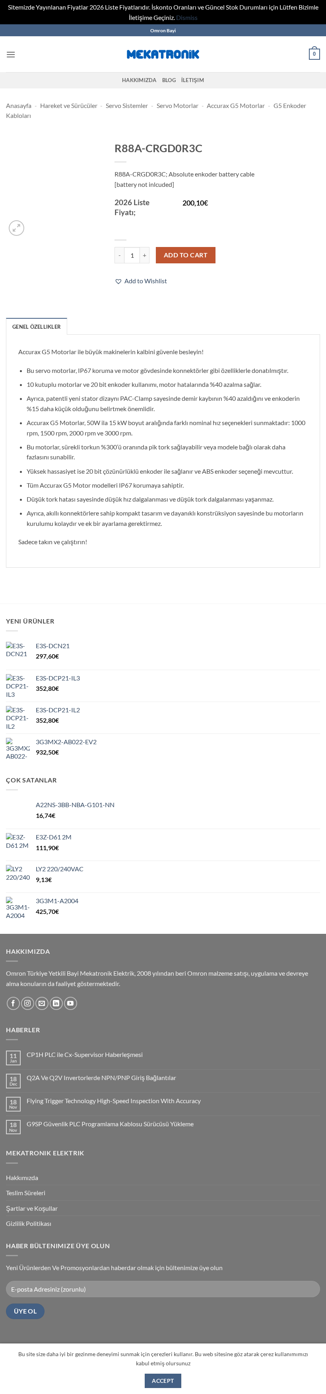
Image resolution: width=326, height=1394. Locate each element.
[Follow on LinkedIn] (56, 1003)
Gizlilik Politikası (28, 1223)
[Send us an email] (42, 1003)
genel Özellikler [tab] (36, 327)
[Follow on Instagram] (27, 1003)
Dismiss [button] (187, 17)
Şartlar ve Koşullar (32, 1208)
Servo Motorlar (177, 105)
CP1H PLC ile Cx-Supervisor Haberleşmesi (85, 1054)
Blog (169, 80)
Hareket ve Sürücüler (68, 105)
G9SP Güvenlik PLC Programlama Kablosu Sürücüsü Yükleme (110, 1123)
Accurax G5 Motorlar (236, 105)
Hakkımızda (139, 80)
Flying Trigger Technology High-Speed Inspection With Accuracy (114, 1100)
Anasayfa (18, 105)
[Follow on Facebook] (13, 1003)
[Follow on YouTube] (70, 1003)
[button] (11, 54)
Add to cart (186, 255)
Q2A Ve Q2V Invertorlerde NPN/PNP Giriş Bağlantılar (101, 1077)
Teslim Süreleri (25, 1192)
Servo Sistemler (127, 105)
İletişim (192, 80)
